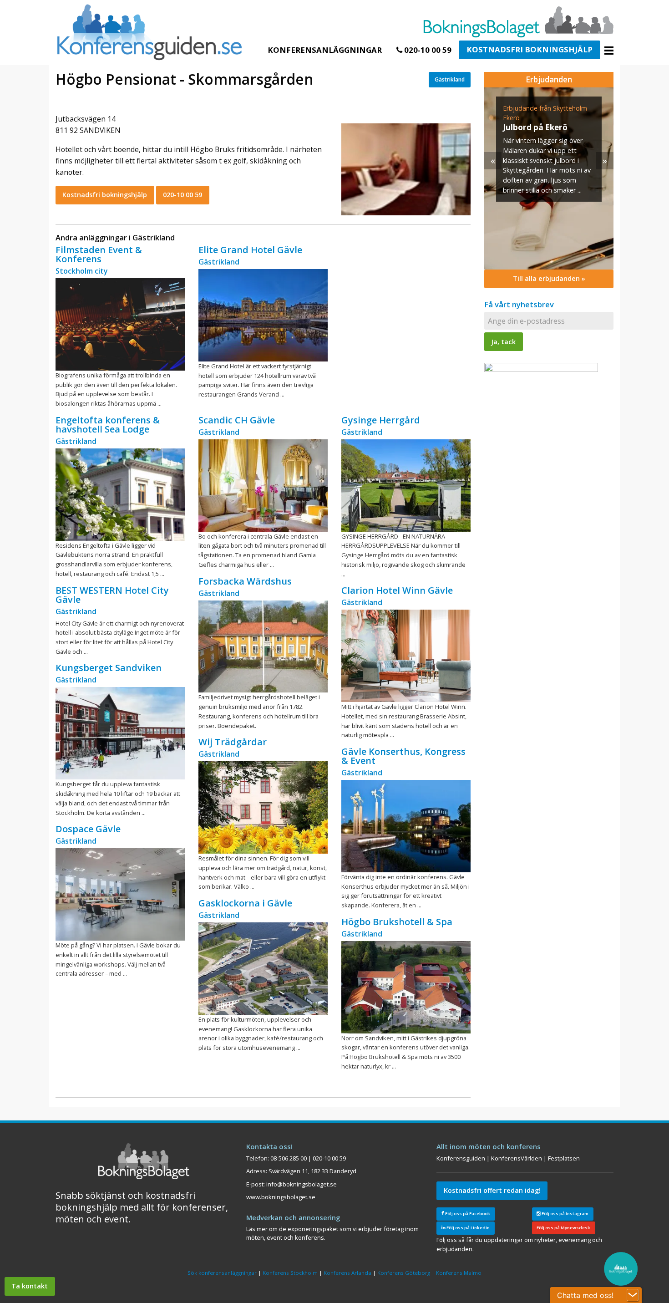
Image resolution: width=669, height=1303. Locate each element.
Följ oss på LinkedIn (468, 1228)
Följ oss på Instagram (564, 1213)
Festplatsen (564, 1158)
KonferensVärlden (516, 1158)
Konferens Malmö (458, 1272)
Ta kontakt (29, 1286)
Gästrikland (450, 79)
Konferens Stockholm (290, 1272)
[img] (548, 178)
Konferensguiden (460, 1158)
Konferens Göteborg (403, 1272)
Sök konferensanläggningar (222, 1272)
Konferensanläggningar (325, 50)
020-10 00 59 (426, 50)
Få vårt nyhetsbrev (519, 304)
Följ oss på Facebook (467, 1213)
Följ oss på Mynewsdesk (563, 1228)
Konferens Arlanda (347, 1272)
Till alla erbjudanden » (549, 278)
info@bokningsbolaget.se (301, 1184)
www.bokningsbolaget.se (280, 1197)
